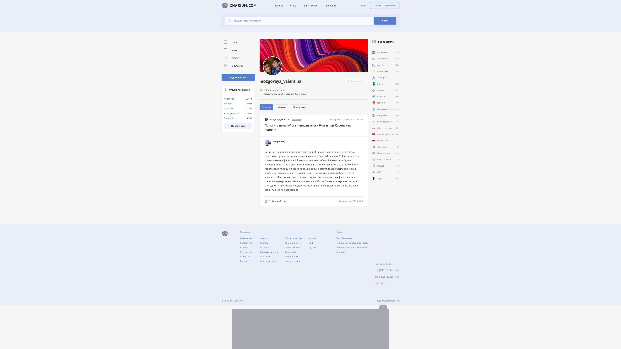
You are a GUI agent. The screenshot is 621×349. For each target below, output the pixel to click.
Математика (246, 238)
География (265, 256)
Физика (264, 238)
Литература (246, 242)
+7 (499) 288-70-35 (387, 270)
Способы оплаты (344, 238)
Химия (243, 260)
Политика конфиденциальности (352, 242)
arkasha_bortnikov (232, 113)
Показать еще (238, 125)
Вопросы (266, 107)
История (296, 119)
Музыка (312, 238)
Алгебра (244, 247)
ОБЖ (311, 242)
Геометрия (245, 256)
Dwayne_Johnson (231, 118)
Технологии (291, 251)
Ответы (282, 107)
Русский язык (247, 251)
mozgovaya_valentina (279, 119)
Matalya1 (228, 103)
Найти (385, 20)
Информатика (292, 256)
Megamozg (229, 98)
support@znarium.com (388, 300)
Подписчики (299, 107)
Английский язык (293, 242)
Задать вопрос (238, 77)
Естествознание (268, 260)
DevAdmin (228, 108)
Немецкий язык (292, 247)
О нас (293, 5)
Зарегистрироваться (384, 5)
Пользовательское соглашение (351, 247)
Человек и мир (292, 260)
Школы (279, 5)
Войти (363, 5)
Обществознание (293, 238)
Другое (312, 247)
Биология (265, 242)
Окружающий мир (269, 251)
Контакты (331, 5)
